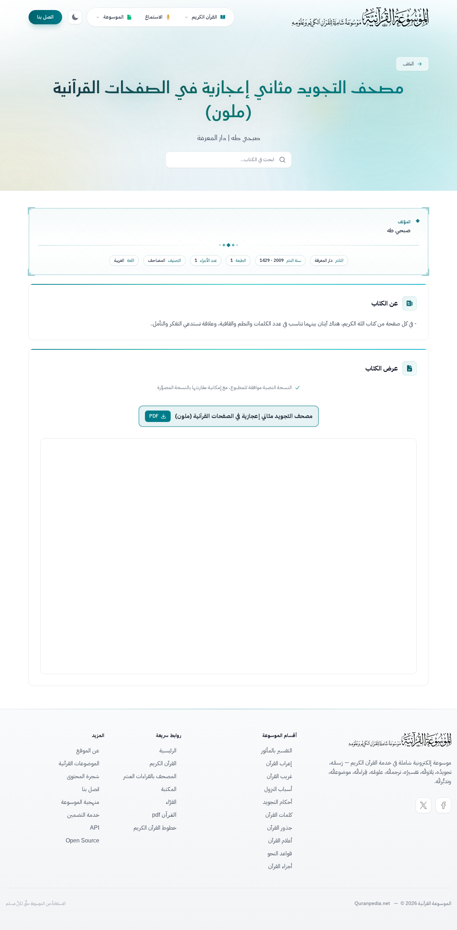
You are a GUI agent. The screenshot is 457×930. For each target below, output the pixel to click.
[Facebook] (443, 805)
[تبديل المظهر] (75, 17)
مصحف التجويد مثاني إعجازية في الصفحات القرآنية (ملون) (243, 416)
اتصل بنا (45, 17)
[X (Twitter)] (423, 805)
